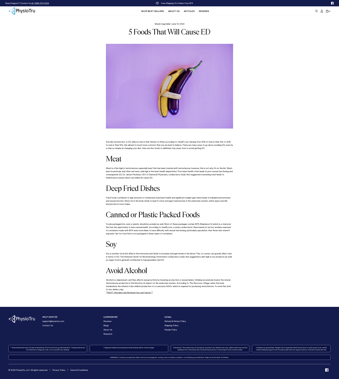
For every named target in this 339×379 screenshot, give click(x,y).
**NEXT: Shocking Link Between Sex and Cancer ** (129, 292)
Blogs (106, 325)
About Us (107, 329)
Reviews (107, 321)
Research (107, 334)
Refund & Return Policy (175, 321)
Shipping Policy (171, 325)
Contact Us (47, 325)
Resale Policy (170, 329)
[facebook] (332, 3)
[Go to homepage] (21, 11)
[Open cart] (327, 11)
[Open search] (316, 11)
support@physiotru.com (53, 321)
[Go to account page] (321, 11)
